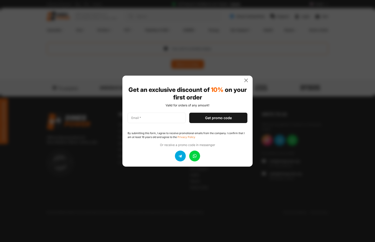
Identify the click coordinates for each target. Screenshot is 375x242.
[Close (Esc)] (248, 80)
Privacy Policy (186, 137)
